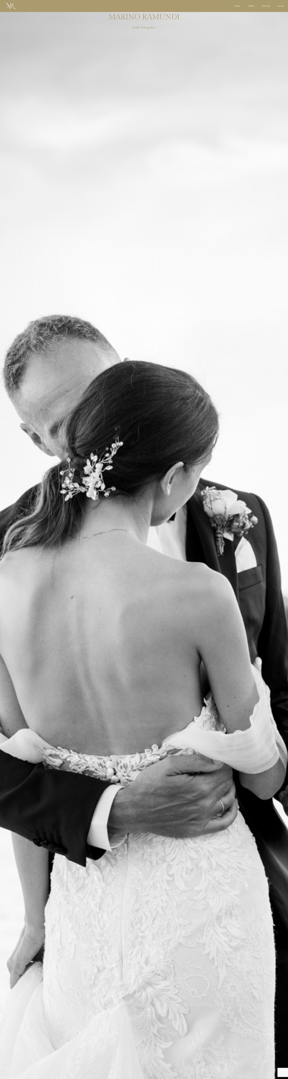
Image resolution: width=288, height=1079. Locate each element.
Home (237, 5)
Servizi (280, 5)
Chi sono (266, 5)
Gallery (251, 5)
